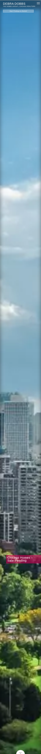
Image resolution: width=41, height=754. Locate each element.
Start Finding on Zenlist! (18, 11)
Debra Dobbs (14, 3)
